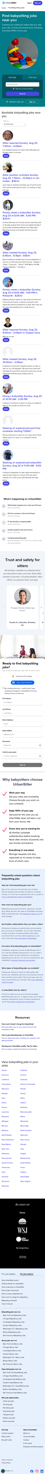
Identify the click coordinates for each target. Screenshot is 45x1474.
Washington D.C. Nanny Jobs (13, 1357)
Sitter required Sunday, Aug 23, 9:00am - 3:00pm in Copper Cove (21, 331)
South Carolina (7, 1163)
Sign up (38, 3)
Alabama (23, 1070)
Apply (6, 156)
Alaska (4, 1070)
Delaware (5, 1089)
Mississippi (24, 1126)
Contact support (7, 1433)
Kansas (4, 1107)
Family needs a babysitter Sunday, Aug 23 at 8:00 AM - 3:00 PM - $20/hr (22, 215)
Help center (6, 1437)
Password (6, 741)
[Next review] (41, 607)
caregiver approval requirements (23, 960)
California (5, 1080)
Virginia (23, 1172)
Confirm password (9, 752)
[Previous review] (4, 607)
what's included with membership (22, 1002)
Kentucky (23, 1107)
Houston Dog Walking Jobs (13, 1383)
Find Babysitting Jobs (16, 8)
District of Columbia (27, 1084)
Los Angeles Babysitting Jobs (13, 1322)
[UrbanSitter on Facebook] (31, 1471)
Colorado (23, 1080)
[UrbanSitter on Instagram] (36, 1471)
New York (5, 1149)
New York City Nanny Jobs (12, 1344)
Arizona (23, 1075)
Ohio (22, 1149)
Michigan (5, 1121)
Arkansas (5, 1075)
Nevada (23, 1144)
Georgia (5, 1093)
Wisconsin (5, 1181)
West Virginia (25, 1181)
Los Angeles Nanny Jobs (12, 1351)
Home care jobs (8, 1421)
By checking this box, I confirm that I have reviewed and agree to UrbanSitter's (21, 691)
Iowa (3, 1098)
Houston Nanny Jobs (10, 1354)
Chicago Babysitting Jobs (12, 1319)
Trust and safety (29, 1437)
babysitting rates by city (31, 914)
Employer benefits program (33, 1447)
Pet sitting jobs (8, 1408)
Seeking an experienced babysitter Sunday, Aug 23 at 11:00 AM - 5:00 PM (22, 465)
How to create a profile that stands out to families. (19, 1049)
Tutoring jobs (8, 1404)
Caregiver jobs (8, 1415)
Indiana (23, 1103)
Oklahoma (5, 1154)
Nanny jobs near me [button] (9, 1341)
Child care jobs (8, 1401)
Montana (5, 1130)
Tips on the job (7, 1304)
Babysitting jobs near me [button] (11, 1312)
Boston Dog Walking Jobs (12, 1389)
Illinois (4, 1103)
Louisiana (5, 1112)
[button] (22, 89)
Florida (23, 1089)
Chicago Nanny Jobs (10, 1347)
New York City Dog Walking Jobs (15, 1372)
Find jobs (12, 77)
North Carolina (26, 1130)
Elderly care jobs (9, 1418)
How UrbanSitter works (10, 1280)
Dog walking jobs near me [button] (11, 1369)
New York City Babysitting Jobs (14, 1315)
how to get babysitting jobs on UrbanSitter (17, 897)
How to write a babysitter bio (12, 1294)
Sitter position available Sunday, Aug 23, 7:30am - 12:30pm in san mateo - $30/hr (21, 178)
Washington (24, 1177)
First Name (7, 698)
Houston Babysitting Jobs (12, 1325)
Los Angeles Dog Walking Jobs (14, 1379)
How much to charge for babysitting (15, 1297)
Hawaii (23, 1093)
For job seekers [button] (26, 1274)
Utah (3, 1172)
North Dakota (7, 1135)
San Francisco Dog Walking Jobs (15, 1393)
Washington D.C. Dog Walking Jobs (16, 1386)
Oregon (23, 1154)
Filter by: (6, 121)
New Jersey (24, 1140)
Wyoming (5, 1186)
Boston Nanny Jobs (10, 1361)
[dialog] (3, 1471)
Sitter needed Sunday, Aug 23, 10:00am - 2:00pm (20, 361)
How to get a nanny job (10, 1290)
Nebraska (24, 1135)
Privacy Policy (6, 1463)
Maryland (5, 1117)
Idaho (22, 1098)
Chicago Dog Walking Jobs (13, 1376)
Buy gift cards (7, 1440)
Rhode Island (25, 1158)
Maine (22, 1117)
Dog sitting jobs (8, 1411)
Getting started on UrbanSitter (13, 1284)
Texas (22, 1167)
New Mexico (6, 1144)
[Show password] (40, 745)
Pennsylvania (7, 1158)
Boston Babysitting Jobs (12, 1332)
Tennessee (6, 1167)
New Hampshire (8, 1140)
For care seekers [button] (8, 1274)
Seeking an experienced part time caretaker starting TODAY (21, 429)
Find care (33, 77)
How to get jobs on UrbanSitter (13, 1287)
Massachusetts (26, 1112)
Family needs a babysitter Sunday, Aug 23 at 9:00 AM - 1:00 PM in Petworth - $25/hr (22, 292)
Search (22, 94)
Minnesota (24, 1121)
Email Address (8, 720)
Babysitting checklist (9, 1300)
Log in (29, 3)
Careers (26, 1440)
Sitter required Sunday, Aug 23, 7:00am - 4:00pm (20, 144)
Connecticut (6, 1084)
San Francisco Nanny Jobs (12, 1364)
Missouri (5, 1126)
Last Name (7, 709)
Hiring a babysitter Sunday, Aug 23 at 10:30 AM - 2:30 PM (22, 398)
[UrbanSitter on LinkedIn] (41, 1471)
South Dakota (25, 1163)
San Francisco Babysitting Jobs (14, 1335)
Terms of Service (17, 693)
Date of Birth (7, 731)
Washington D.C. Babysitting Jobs (15, 1329)
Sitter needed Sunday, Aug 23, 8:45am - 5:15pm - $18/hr (20, 254)
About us (26, 1433)
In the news (27, 1443)
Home (4, 8)
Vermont (5, 1177)
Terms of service (7, 1460)
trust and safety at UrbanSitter (26, 938)
